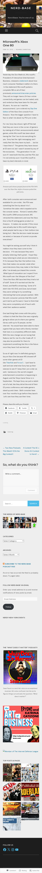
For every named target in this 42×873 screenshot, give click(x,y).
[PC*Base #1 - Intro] (30, 811)
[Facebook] (4, 849)
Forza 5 (20, 362)
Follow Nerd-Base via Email (16, 585)
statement (24, 81)
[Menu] (6, 30)
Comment (31, 490)
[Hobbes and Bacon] (30, 773)
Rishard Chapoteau (23, 49)
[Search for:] (21, 503)
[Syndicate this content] (3, 564)
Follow (8, 607)
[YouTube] (17, 849)
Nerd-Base (21, 8)
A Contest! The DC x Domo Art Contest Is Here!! (31, 451)
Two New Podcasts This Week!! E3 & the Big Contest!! (12, 451)
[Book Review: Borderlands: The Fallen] (30, 792)
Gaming (10, 432)
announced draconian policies (24, 93)
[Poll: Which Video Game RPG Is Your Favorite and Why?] (12, 809)
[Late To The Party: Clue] (12, 792)
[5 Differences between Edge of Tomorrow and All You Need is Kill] (12, 773)
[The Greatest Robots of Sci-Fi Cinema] (12, 824)
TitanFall (9, 362)
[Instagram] (13, 849)
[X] (9, 849)
